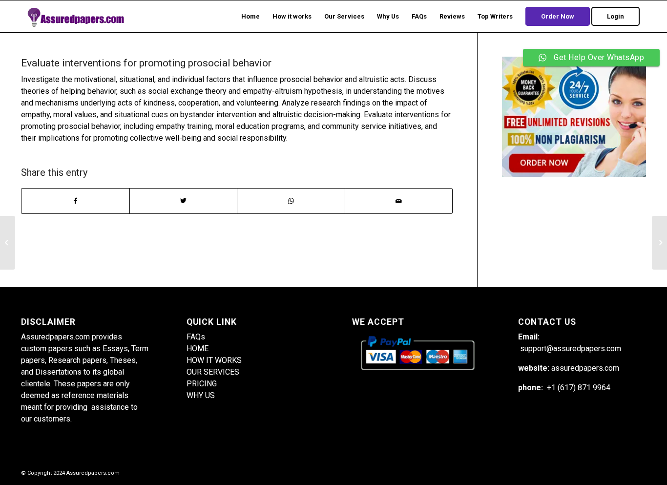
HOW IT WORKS (214, 360)
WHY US (201, 395)
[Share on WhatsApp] (291, 201)
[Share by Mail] (399, 201)
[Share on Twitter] (183, 201)
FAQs (196, 336)
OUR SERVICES (213, 372)
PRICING (202, 383)
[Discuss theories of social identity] (7, 243)
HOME (197, 348)
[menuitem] (250, 16)
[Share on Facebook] (75, 201)
